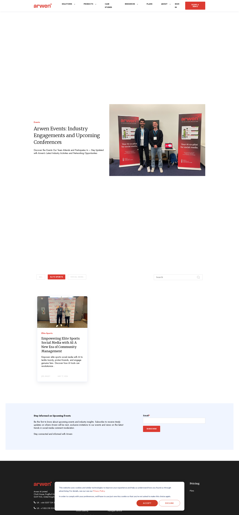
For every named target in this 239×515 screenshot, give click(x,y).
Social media (77, 277)
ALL (40, 277)
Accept (147, 503)
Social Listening (82, 511)
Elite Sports (56, 277)
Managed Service (115, 511)
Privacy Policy (99, 491)
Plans (192, 491)
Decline (169, 503)
